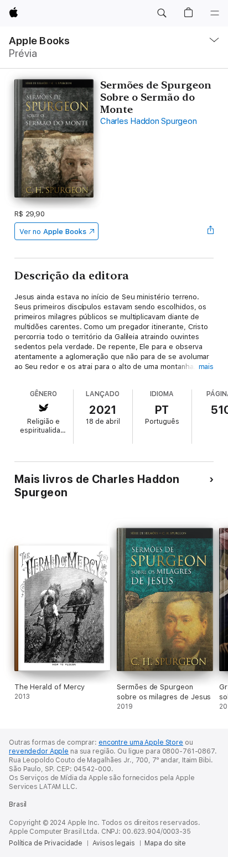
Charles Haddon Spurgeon (148, 121)
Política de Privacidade (45, 843)
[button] (161, 13)
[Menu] (214, 13)
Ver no (52, 231)
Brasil (18, 804)
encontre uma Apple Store (141, 742)
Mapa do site (165, 843)
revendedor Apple (39, 751)
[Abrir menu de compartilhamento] (210, 231)
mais (206, 366)
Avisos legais (113, 843)
